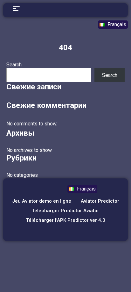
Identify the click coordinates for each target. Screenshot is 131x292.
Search (14, 65)
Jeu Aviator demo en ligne (41, 201)
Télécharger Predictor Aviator (65, 210)
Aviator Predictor (100, 201)
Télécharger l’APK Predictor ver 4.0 (65, 220)
